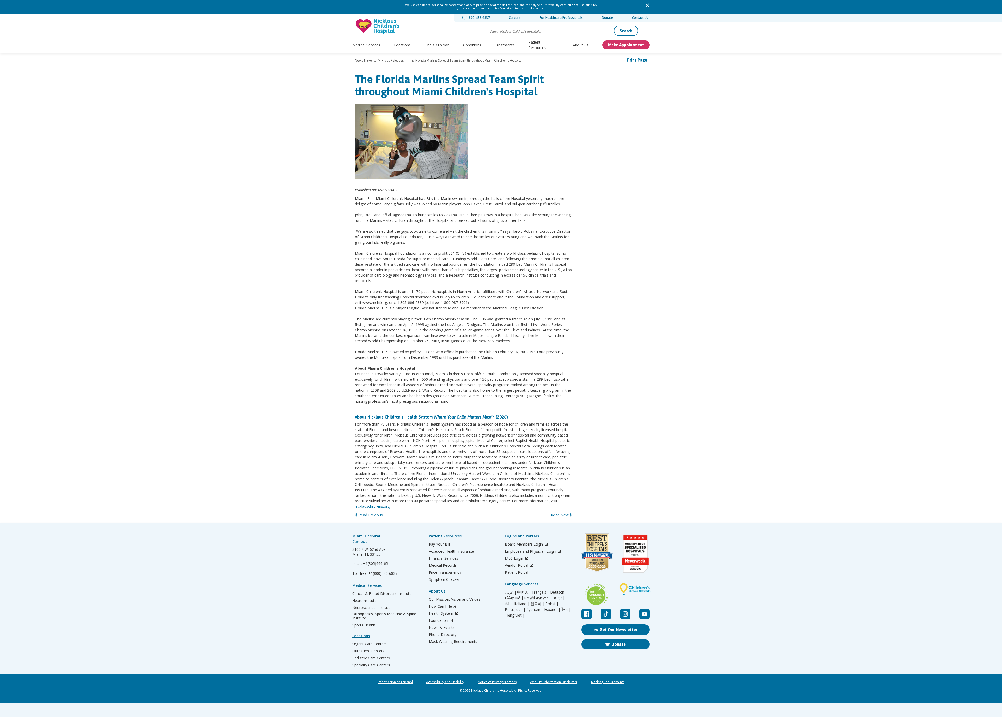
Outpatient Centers (368, 651)
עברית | (559, 598)
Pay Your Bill (439, 544)
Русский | (534, 609)
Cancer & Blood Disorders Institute (381, 593)
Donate (607, 17)
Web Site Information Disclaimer (553, 682)
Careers (514, 17)
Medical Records (443, 565)
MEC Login (514, 558)
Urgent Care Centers (369, 644)
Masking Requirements (607, 682)
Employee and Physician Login (531, 551)
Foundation (439, 620)
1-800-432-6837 (477, 17)
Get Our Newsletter (618, 629)
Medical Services (366, 45)
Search (626, 30)
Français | (540, 592)
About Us (580, 45)
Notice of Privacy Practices (497, 682)
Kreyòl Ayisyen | (538, 598)
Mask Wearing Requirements (453, 642)
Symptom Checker (444, 579)
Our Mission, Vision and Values (454, 599)
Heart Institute (364, 601)
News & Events (365, 60)
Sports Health (363, 625)
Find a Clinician (437, 45)
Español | (552, 609)
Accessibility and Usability (445, 682)
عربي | (510, 592)
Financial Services (443, 558)
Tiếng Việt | (515, 615)
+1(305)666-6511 (377, 563)
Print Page (637, 60)
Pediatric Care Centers (371, 658)
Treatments (505, 45)
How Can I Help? (442, 606)
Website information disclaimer (522, 8)
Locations (402, 45)
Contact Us (640, 17)
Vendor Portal (517, 565)
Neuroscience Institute (371, 608)
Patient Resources (537, 45)
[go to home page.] (377, 26)
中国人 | (524, 592)
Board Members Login (524, 544)
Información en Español (395, 682)
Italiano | (522, 604)
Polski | (551, 604)
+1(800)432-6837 (382, 573)
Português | (515, 609)
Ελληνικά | (514, 598)
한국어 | (537, 604)
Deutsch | (558, 592)
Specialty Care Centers (371, 665)
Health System (441, 613)
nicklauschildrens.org (372, 506)
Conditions (472, 45)
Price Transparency (445, 572)
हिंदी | (509, 604)
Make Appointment (626, 45)
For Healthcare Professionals (561, 17)
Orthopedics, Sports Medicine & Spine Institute (384, 616)
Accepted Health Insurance (451, 551)
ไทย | (566, 609)
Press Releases (393, 60)
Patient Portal (516, 572)
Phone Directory (442, 634)
